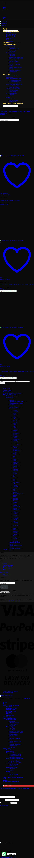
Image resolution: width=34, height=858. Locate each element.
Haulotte (15, 463)
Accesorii (12, 47)
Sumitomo (15, 522)
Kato (14, 483)
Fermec (15, 447)
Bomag (15, 422)
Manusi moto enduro (15, 81)
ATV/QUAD (6, 74)
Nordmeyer (16, 509)
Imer (14, 476)
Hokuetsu (15, 469)
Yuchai (15, 540)
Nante (14, 504)
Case (14, 424)
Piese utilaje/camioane (10, 44)
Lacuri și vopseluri (14, 64)
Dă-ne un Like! (4, 572)
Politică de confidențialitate (10, 691)
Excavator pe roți (11, 34)
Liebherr (15, 491)
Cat (14, 426)
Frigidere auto (13, 71)
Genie (14, 458)
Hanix (14, 460)
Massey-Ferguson (18, 493)
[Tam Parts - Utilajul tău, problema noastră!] (3, 23)
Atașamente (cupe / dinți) (16, 57)
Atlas (14, 413)
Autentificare (14, 803)
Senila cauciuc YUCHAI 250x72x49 (10, 200)
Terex (14, 528)
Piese (8, 97)
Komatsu (15, 486)
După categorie (13, 60)
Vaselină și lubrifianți (15, 70)
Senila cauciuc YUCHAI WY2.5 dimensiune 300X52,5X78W (17, 284)
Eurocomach (16, 439)
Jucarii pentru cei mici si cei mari (13, 103)
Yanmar (15, 538)
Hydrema (15, 470)
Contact (5, 9)
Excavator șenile (11, 37)
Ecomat (15, 437)
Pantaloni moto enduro (15, 83)
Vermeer (15, 532)
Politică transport (8, 565)
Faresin (15, 446)
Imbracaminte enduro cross (14, 78)
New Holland (16, 506)
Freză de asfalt (10, 35)
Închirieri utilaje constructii (11, 31)
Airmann (15, 410)
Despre (5, 29)
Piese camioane (10, 45)
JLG (14, 481)
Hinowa (15, 466)
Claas (14, 427)
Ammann (15, 411)
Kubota (15, 488)
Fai (13, 443)
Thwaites (15, 531)
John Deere (16, 482)
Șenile (11, 65)
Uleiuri (11, 68)
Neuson (15, 505)
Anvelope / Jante (14, 48)
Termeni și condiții (8, 692)
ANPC (5, 569)
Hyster (14, 472)
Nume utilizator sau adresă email (9, 795)
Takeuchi (15, 525)
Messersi (15, 498)
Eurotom (15, 440)
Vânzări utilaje (7, 42)
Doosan (15, 434)
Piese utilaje (9, 52)
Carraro (15, 423)
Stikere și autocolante (15, 67)
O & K (14, 511)
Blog (4, 7)
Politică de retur (7, 566)
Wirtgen (15, 537)
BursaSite (27, 698)
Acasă (5, 28)
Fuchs (14, 453)
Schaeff (15, 519)
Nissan (15, 508)
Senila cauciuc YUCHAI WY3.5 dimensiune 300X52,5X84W (17, 371)
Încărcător (9, 38)
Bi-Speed (15, 419)
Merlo (14, 496)
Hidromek (15, 465)
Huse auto (12, 73)
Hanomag (15, 462)
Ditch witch (16, 433)
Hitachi (15, 468)
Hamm (14, 459)
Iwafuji (14, 478)
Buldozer (8, 32)
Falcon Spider (17, 445)
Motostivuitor (9, 41)
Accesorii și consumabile (13, 88)
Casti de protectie (14, 87)
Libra (14, 489)
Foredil (15, 452)
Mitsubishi (15, 499)
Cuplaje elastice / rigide (16, 58)
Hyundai (15, 473)
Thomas (15, 529)
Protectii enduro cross (12, 76)
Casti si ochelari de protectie (14, 84)
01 (4, 387)
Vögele (15, 534)
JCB (14, 479)
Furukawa (15, 455)
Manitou (15, 492)
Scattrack (15, 518)
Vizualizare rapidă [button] (5, 195)
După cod (12, 99)
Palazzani (15, 512)
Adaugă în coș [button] (4, 204)
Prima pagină (4, 111)
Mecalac (15, 495)
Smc (14, 521)
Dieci (14, 432)
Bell (14, 416)
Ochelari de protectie (15, 86)
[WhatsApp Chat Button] (4, 854)
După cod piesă (13, 50)
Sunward (15, 524)
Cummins (15, 429)
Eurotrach (15, 442)
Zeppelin (15, 541)
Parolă (2, 800)
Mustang (15, 501)
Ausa (14, 414)
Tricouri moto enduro (15, 80)
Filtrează (3, 383)
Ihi (13, 475)
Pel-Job (15, 514)
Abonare (4, 587)
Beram (14, 417)
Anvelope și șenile (11, 93)
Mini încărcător (10, 40)
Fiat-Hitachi (16, 449)
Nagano (15, 502)
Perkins (15, 515)
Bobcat (15, 420)
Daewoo (15, 430)
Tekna (14, 527)
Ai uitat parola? (4, 805)
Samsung (15, 517)
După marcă (12, 51)
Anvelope (12, 55)
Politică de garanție (8, 568)
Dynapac (15, 436)
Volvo (14, 535)
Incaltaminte (9, 77)
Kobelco (15, 485)
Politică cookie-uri (14, 601)
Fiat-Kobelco (16, 450)
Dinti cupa (12, 404)
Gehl (14, 456)
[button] (3, 39)
